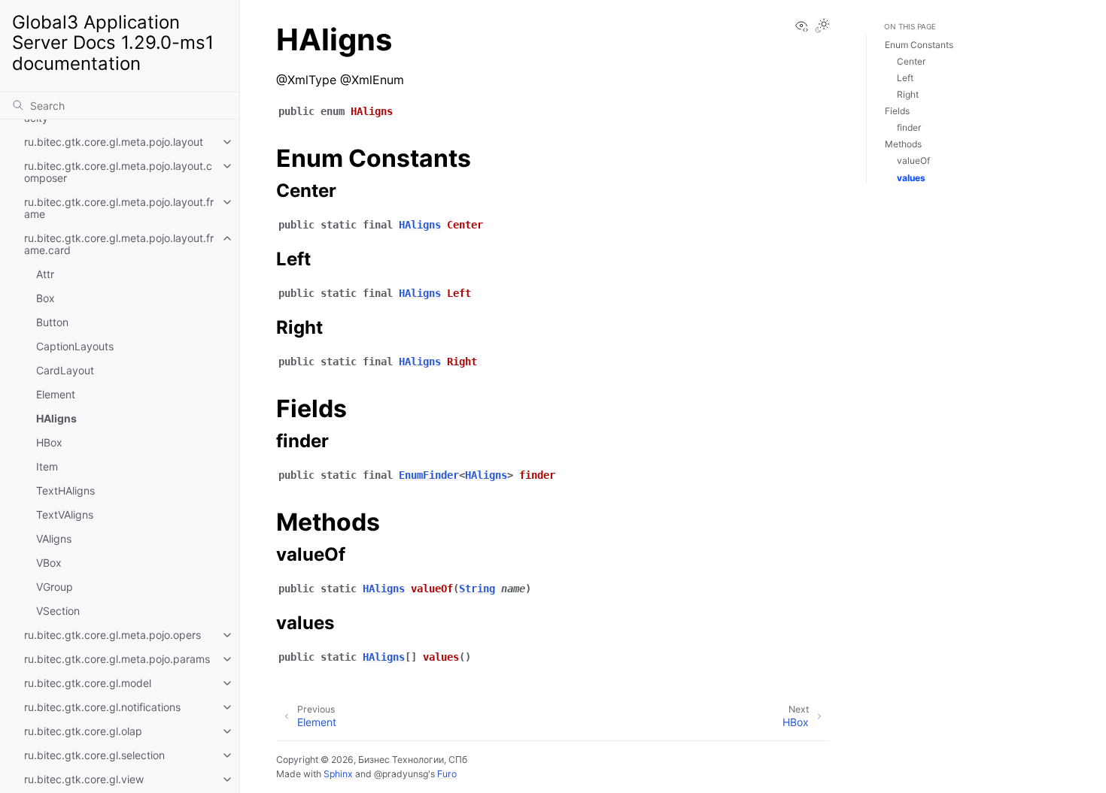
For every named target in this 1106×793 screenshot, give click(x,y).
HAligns (56, 418)
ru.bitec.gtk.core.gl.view (84, 779)
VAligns (53, 538)
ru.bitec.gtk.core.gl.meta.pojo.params (117, 658)
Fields (897, 111)
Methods (903, 144)
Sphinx (338, 773)
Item (47, 466)
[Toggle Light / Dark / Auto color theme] (822, 26)
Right (908, 95)
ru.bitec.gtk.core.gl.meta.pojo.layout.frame (119, 207)
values (911, 177)
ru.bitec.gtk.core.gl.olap (83, 731)
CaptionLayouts (75, 346)
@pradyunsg (401, 773)
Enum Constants (919, 45)
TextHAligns (65, 490)
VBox (49, 562)
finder (909, 128)
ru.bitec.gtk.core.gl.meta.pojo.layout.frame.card (119, 244)
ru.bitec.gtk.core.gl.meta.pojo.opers (112, 634)
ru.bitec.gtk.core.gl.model (87, 682)
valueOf (913, 161)
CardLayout (65, 370)
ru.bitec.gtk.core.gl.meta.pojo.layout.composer (118, 171)
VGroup (54, 586)
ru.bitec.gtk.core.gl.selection (94, 755)
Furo (447, 773)
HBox (49, 442)
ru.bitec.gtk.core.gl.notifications (102, 707)
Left (905, 78)
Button (52, 322)
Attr (45, 274)
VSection (58, 610)
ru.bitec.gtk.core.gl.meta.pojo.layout (113, 141)
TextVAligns (64, 514)
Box (45, 298)
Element (55, 394)
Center (911, 62)
